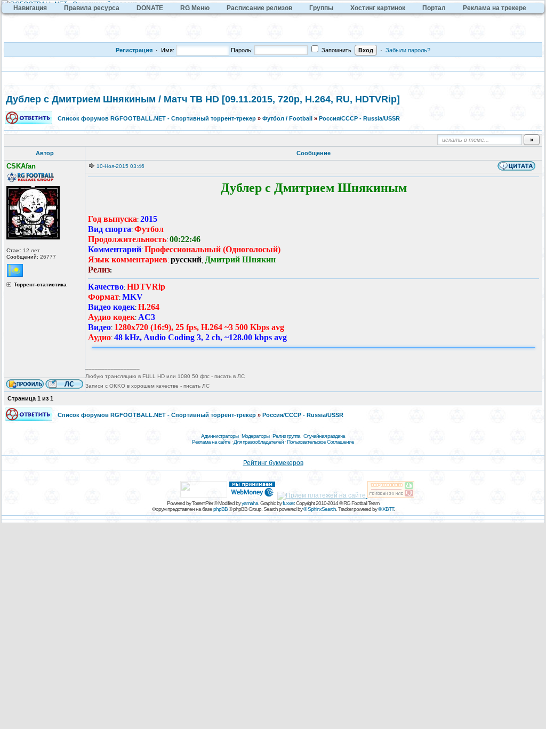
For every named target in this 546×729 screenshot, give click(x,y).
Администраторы (219, 436)
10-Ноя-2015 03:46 (120, 166)
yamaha (250, 503)
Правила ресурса (91, 8)
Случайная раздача (324, 436)
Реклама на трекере (494, 8)
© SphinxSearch (319, 509)
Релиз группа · (287, 436)
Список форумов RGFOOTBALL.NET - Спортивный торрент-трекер (157, 118)
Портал (434, 8)
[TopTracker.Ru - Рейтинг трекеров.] (390, 495)
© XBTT (386, 509)
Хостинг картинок (377, 8)
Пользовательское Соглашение (320, 442)
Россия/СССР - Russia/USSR (359, 118)
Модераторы (255, 436)
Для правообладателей (259, 442)
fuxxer (288, 503)
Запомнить (335, 50)
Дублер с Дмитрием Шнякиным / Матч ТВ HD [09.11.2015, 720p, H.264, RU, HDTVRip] (203, 99)
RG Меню (195, 8)
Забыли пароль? (408, 50)
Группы (321, 8)
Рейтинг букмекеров (273, 463)
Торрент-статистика (40, 284)
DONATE (149, 8)
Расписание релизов (259, 8)
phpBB (220, 509)
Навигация (30, 8)
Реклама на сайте (211, 442)
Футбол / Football (287, 118)
